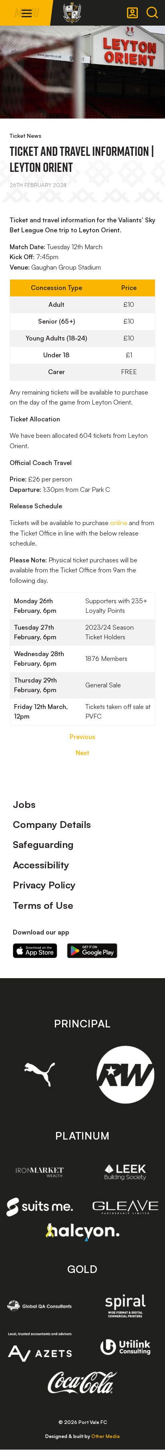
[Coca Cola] (83, 1382)
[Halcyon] (83, 1232)
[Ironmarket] (39, 1172)
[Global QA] (39, 1306)
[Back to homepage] (72, 13)
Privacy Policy (44, 885)
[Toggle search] (152, 13)
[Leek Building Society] (125, 1172)
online (118, 523)
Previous (82, 737)
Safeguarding (43, 844)
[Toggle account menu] (132, 13)
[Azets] (39, 1347)
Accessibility (41, 865)
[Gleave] (125, 1206)
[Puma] (39, 1075)
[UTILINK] (125, 1347)
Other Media (105, 1436)
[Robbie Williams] (125, 1074)
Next (82, 753)
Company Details (52, 824)
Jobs (24, 804)
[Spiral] (125, 1306)
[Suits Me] (39, 1207)
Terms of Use (43, 905)
